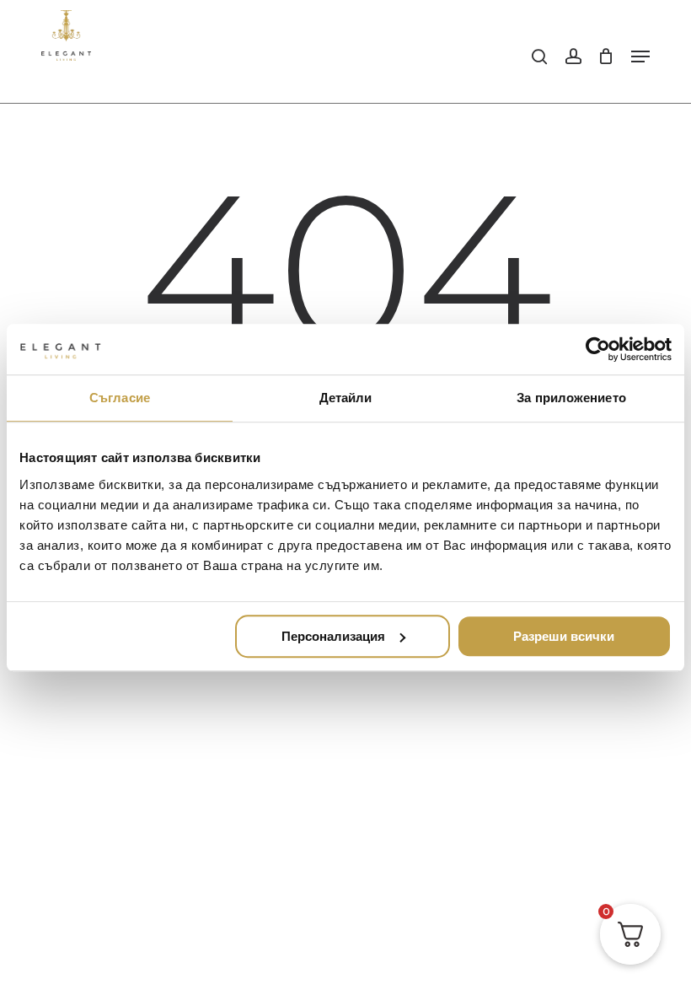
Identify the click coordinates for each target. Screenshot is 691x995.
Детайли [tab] (345, 397)
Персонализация (333, 636)
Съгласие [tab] (119, 397)
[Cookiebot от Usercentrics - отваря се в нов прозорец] (598, 349)
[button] (640, 56)
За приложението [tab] (571, 397)
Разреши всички (563, 636)
